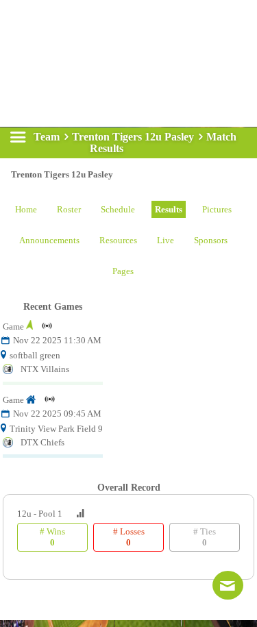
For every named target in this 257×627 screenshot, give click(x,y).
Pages (123, 271)
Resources (118, 240)
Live (165, 240)
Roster (69, 209)
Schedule (118, 209)
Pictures (217, 209)
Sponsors (211, 240)
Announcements (49, 240)
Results (168, 209)
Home (26, 209)
